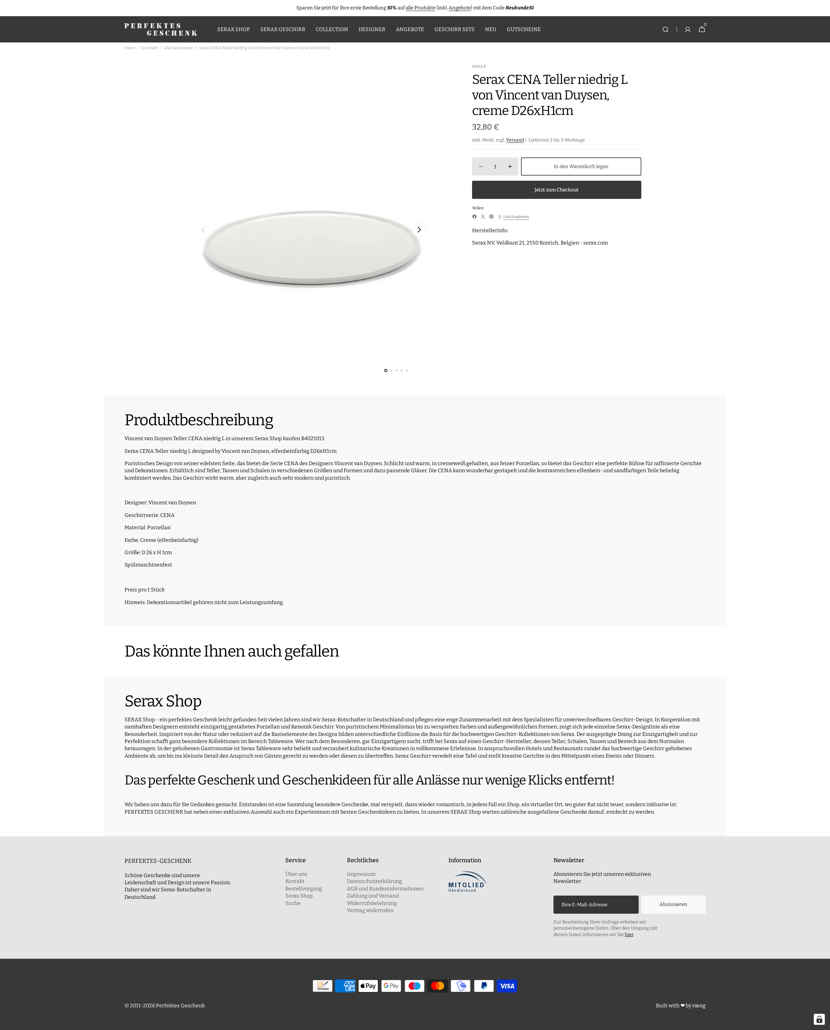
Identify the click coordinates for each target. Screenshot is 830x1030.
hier (629, 934)
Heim (129, 48)
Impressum (361, 874)
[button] (665, 29)
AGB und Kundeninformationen (385, 889)
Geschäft (149, 48)
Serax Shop (299, 896)
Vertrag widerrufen (370, 910)
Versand (515, 140)
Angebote (460, 8)
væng (699, 1005)
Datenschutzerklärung (374, 881)
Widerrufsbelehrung (372, 903)
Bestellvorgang (303, 889)
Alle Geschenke (178, 48)
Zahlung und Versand (373, 896)
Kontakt (294, 881)
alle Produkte (420, 8)
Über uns (296, 874)
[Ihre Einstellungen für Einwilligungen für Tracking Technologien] (819, 1019)
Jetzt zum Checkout (557, 190)
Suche (293, 903)
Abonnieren (673, 904)
